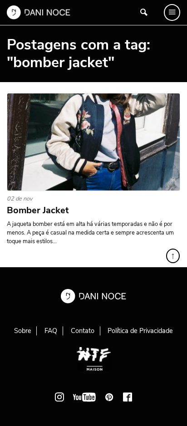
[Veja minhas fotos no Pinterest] (109, 397)
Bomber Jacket (38, 210)
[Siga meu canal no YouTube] (84, 397)
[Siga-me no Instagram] (59, 397)
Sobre (22, 330)
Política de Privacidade (140, 330)
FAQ (50, 330)
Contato (82, 330)
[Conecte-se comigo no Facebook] (127, 397)
